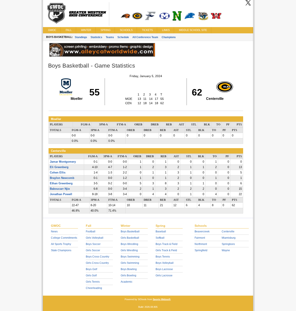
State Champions (61, 250)
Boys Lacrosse (164, 269)
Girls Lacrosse (164, 275)
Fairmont (200, 237)
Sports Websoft (162, 299)
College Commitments (64, 237)
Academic (126, 281)
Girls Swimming (130, 262)
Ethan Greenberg (61, 183)
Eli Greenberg (59, 167)
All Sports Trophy (61, 244)
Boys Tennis (163, 256)
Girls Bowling (128, 275)
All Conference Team (145, 37)
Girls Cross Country (97, 262)
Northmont (201, 244)
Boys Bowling (129, 269)
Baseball (161, 231)
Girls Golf (91, 275)
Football (90, 231)
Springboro (228, 244)
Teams (110, 37)
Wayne (226, 250)
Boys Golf (91, 269)
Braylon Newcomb (62, 178)
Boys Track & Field (166, 244)
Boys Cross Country (97, 256)
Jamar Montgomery (63, 161)
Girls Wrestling (129, 250)
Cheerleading (94, 288)
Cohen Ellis (57, 172)
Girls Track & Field (166, 250)
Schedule (123, 37)
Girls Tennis (93, 281)
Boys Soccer (93, 244)
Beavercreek (202, 231)
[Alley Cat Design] (102, 55)
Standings (81, 37)
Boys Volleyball (165, 262)
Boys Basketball (130, 231)
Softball (160, 237)
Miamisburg (229, 237)
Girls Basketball (130, 237)
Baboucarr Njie (60, 188)
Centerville (228, 231)
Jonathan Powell (61, 194)
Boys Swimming (130, 256)
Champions (169, 37)
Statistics (96, 37)
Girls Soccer (93, 250)
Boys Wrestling (129, 244)
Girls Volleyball (94, 237)
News (54, 231)
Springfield (201, 250)
